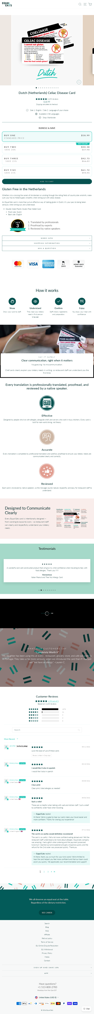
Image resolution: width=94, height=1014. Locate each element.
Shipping (39, 104)
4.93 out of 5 (53, 701)
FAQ (47, 931)
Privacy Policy (47, 953)
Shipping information (47, 243)
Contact (47, 961)
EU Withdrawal (47, 949)
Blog (47, 927)
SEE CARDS (47, 912)
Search (47, 923)
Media (47, 957)
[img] (37, 747)
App (46, 973)
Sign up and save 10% (46, 967)
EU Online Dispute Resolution (47, 946)
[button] (41, 99)
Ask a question (47, 248)
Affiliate (47, 935)
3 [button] (48, 872)
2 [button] (44, 872)
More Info (47, 238)
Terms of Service (47, 942)
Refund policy (47, 938)
